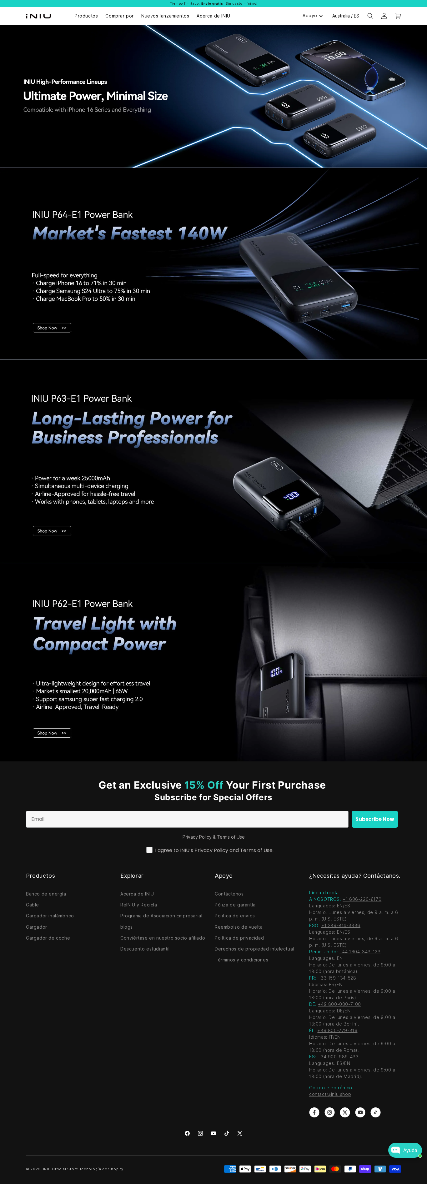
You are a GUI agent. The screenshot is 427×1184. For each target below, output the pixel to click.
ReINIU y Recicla (138, 904)
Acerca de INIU (137, 893)
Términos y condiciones (241, 959)
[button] (370, 16)
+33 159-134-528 (337, 978)
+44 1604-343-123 (360, 951)
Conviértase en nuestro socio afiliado (162, 938)
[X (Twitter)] (239, 1133)
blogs (126, 927)
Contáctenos (229, 893)
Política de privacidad (239, 938)
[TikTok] (226, 1133)
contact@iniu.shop (330, 1094)
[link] (314, 1112)
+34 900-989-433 (338, 1056)
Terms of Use (231, 837)
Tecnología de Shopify (101, 1169)
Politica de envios (235, 915)
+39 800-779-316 (337, 1030)
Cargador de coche (48, 938)
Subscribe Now (374, 819)
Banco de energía (46, 893)
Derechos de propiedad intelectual (254, 948)
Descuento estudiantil (145, 948)
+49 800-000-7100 (339, 1004)
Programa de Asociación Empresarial (161, 915)
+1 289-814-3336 (340, 925)
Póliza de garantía (235, 904)
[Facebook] (187, 1133)
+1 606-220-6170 (362, 899)
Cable (32, 904)
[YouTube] (213, 1133)
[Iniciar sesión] (384, 16)
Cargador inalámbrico (50, 915)
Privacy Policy (197, 837)
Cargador (36, 927)
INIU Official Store (60, 1169)
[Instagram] (200, 1133)
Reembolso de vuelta (239, 927)
